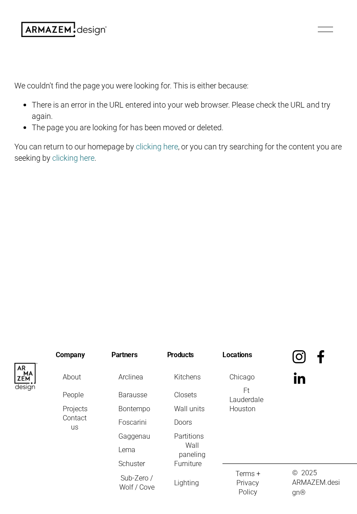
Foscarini (132, 421)
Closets (185, 394)
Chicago (242, 376)
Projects (75, 408)
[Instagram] (299, 357)
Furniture (188, 463)
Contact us (75, 422)
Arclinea (130, 376)
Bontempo (134, 408)
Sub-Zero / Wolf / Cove (137, 482)
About (72, 376)
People (73, 394)
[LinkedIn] (299, 379)
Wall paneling (192, 449)
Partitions (189, 435)
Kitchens (187, 376)
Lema (126, 449)
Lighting (186, 482)
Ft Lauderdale (246, 395)
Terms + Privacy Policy (248, 482)
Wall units (189, 408)
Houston (242, 408)
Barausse (132, 394)
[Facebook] (321, 357)
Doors (183, 421)
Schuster (131, 463)
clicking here (157, 146)
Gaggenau (134, 435)
